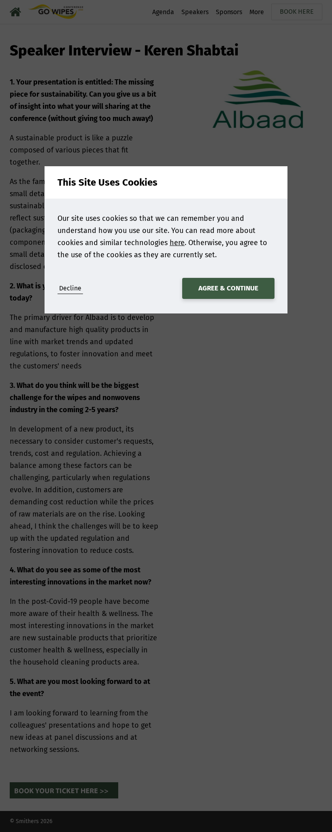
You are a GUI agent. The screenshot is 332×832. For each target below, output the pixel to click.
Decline (70, 288)
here (177, 242)
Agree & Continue (228, 288)
